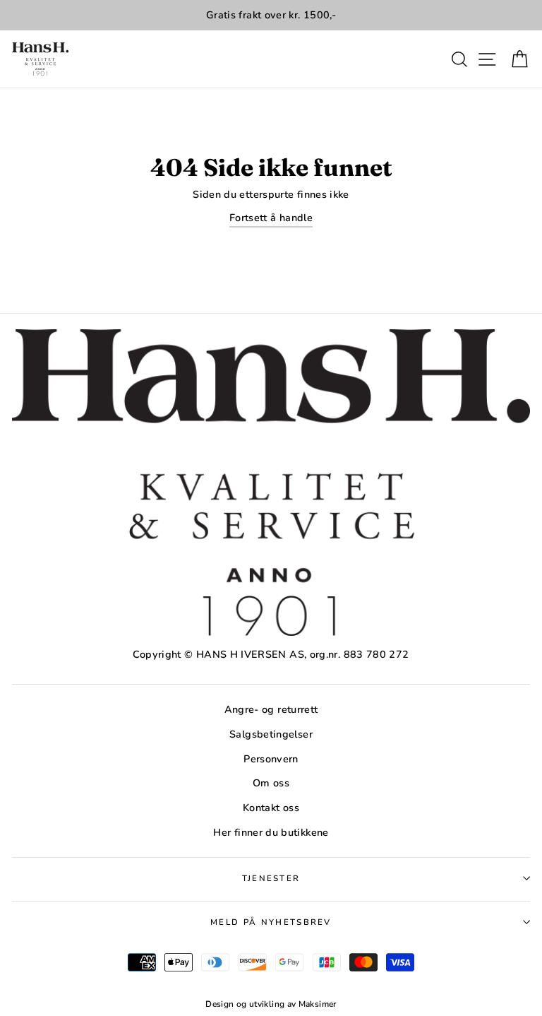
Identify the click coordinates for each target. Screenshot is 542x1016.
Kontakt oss (271, 808)
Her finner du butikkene (270, 832)
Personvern (271, 759)
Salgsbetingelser (271, 734)
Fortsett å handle (271, 218)
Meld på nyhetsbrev (271, 922)
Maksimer (318, 1004)
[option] (271, 15)
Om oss (271, 783)
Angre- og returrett (271, 709)
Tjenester (271, 878)
